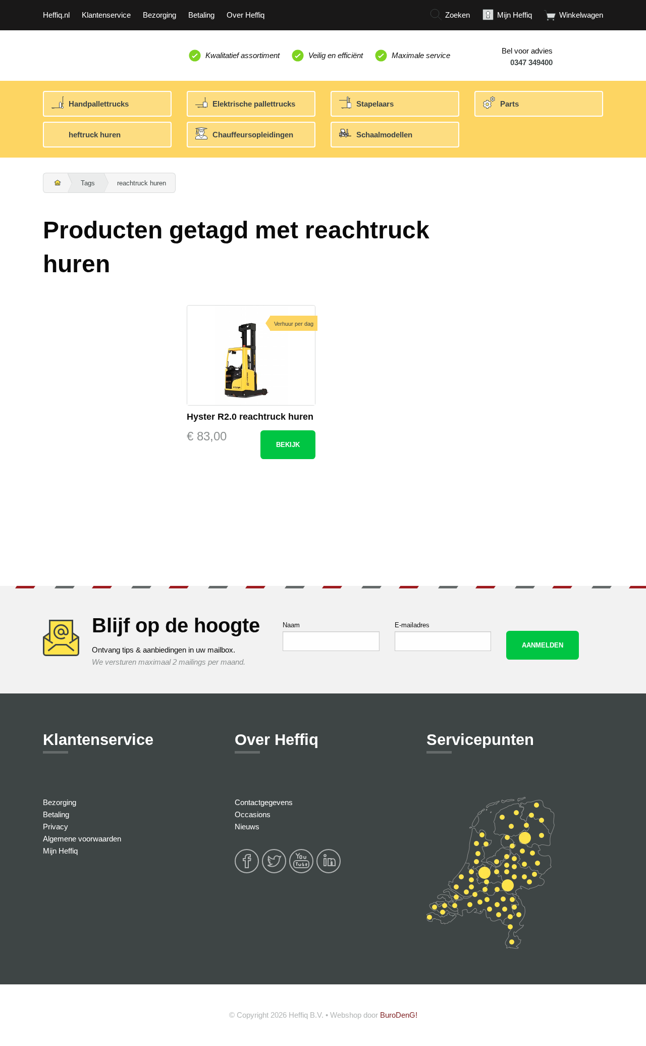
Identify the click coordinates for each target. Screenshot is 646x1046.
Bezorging (59, 802)
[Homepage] (55, 183)
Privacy (55, 826)
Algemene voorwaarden (82, 838)
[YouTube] (301, 871)
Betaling (56, 814)
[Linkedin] (329, 871)
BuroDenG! (398, 1015)
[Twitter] (274, 871)
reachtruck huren (141, 183)
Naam (291, 625)
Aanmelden (542, 645)
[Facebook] (247, 871)
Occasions (253, 814)
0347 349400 (531, 62)
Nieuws (247, 826)
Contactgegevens (264, 802)
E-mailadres (412, 625)
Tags (88, 183)
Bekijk (288, 445)
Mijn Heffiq (60, 850)
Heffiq (90, 53)
